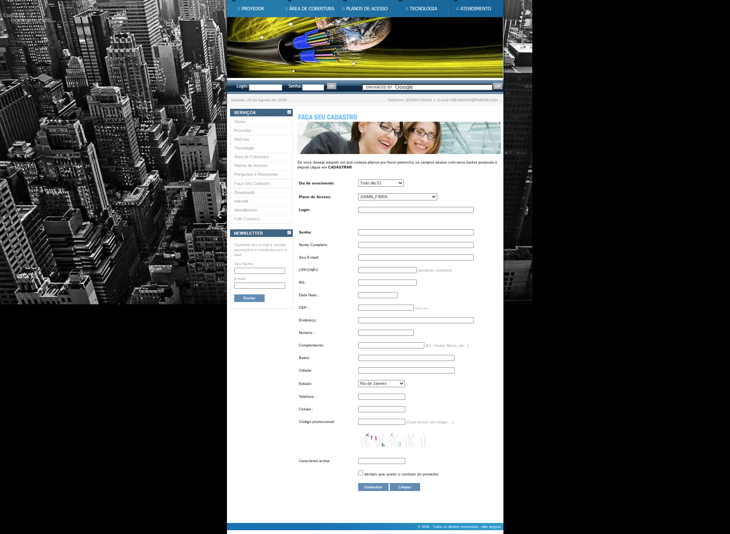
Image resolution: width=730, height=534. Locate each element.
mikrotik (241, 201)
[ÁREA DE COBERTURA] (310, 9)
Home (239, 121)
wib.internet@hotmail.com (474, 99)
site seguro (491, 526)
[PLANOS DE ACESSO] (365, 9)
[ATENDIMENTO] (476, 9)
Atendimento (245, 210)
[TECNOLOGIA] (421, 9)
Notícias (241, 139)
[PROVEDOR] (254, 9)
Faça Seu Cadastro (252, 183)
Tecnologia (244, 148)
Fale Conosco (247, 218)
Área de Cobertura (251, 156)
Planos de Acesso (250, 165)
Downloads (244, 192)
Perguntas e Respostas (256, 174)
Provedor (242, 130)
